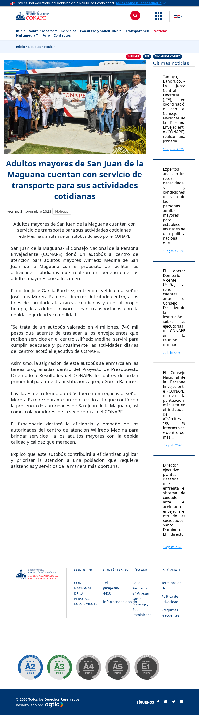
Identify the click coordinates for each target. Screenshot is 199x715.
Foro (46, 35)
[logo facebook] (158, 702)
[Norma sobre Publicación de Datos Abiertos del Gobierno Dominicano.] (59, 667)
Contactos (62, 35)
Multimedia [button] (25, 35)
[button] (158, 18)
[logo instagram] (181, 702)
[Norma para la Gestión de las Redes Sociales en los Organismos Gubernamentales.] (146, 667)
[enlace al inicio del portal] (36, 16)
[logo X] (173, 702)
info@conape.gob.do (120, 601)
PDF (147, 56)
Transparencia (137, 31)
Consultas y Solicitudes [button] (99, 31)
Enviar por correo (168, 56)
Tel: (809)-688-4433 (111, 588)
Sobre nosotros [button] (41, 31)
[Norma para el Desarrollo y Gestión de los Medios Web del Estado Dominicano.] (30, 667)
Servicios (68, 31)
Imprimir (133, 56)
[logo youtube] (166, 702)
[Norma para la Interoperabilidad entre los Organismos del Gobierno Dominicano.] (88, 667)
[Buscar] (135, 15)
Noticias (161, 31)
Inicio (20, 31)
